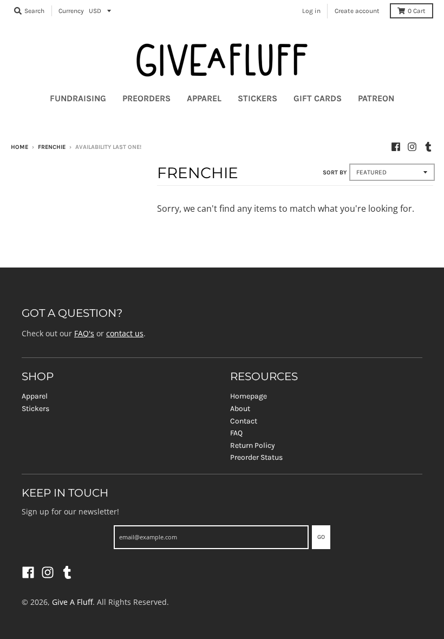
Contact (243, 421)
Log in (311, 11)
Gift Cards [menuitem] (317, 98)
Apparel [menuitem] (204, 98)
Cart (417, 11)
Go (321, 536)
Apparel (35, 396)
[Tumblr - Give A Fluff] (428, 147)
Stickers (35, 408)
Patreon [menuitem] (376, 98)
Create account (357, 11)
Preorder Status (256, 457)
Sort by (335, 172)
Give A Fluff (72, 602)
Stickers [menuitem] (257, 98)
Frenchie (52, 147)
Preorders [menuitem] (146, 98)
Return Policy (252, 445)
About (240, 408)
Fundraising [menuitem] (78, 98)
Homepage (248, 396)
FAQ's (84, 333)
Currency (71, 11)
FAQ (236, 433)
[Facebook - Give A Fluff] (396, 147)
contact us (124, 333)
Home (19, 147)
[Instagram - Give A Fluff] (412, 147)
